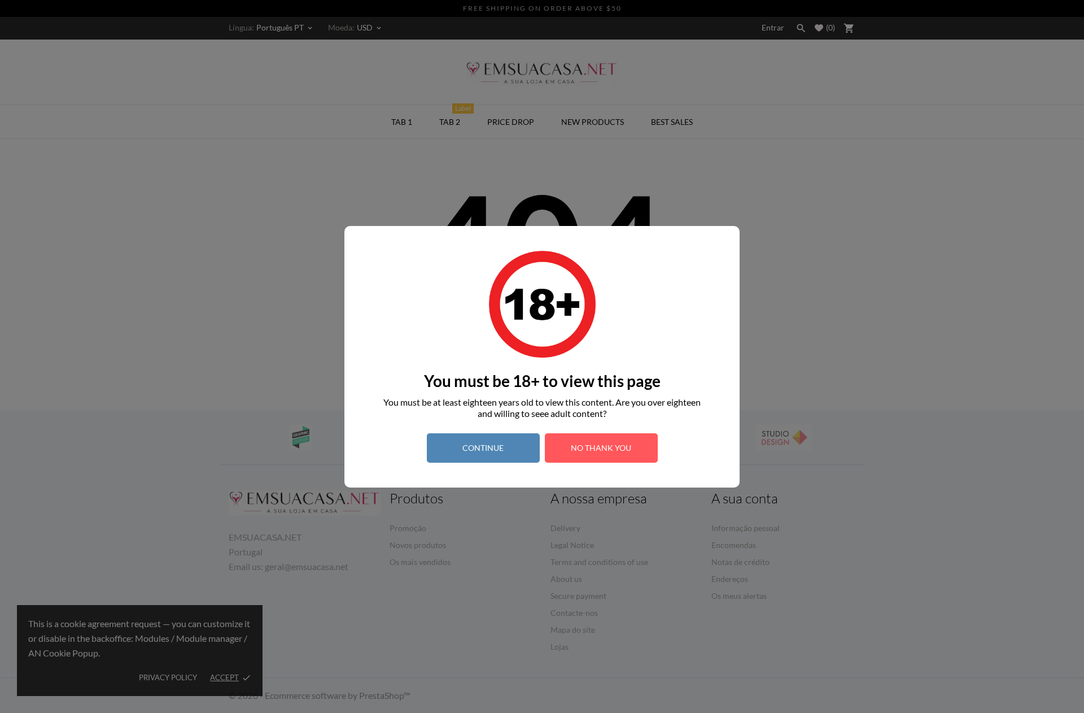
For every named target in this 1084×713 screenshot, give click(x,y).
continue (483, 448)
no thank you (601, 448)
